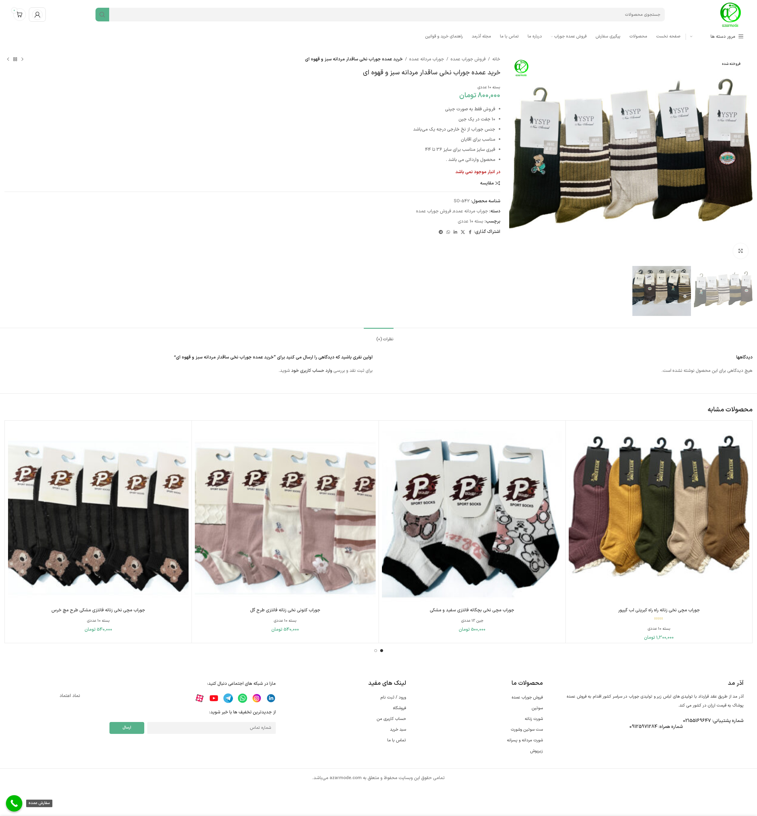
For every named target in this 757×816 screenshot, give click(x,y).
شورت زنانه (534, 719)
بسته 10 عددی (470, 221)
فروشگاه (399, 708)
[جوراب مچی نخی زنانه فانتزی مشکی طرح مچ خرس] (98, 514)
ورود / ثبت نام (393, 697)
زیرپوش (536, 751)
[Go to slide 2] (375, 650)
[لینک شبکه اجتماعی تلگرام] (441, 232)
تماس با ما (396, 740)
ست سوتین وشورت (527, 729)
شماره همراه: (656, 726)
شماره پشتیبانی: (713, 720)
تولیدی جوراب (641, 696)
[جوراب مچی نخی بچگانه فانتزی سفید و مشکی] (472, 514)
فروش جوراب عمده (468, 59)
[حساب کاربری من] (37, 15)
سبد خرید (398, 729)
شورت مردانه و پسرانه (525, 740)
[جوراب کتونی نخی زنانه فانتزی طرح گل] (285, 514)
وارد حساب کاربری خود (311, 370)
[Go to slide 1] (381, 650)
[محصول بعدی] (8, 59)
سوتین (537, 708)
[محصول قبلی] (22, 59)
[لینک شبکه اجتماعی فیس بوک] (470, 232)
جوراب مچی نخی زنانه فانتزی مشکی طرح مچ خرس (98, 610)
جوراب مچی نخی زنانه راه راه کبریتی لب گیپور (659, 610)
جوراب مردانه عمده (426, 59)
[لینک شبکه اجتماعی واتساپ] (448, 232)
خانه (496, 59)
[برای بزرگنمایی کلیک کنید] (740, 250)
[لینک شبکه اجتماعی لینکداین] (455, 232)
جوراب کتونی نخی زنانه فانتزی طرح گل (285, 610)
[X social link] (463, 232)
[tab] (379, 336)
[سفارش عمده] (14, 803)
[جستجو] (102, 14)
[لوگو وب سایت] (730, 14)
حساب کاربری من (391, 719)
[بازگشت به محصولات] (15, 59)
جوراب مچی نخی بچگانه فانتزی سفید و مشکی (472, 610)
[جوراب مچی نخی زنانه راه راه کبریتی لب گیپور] (659, 514)
